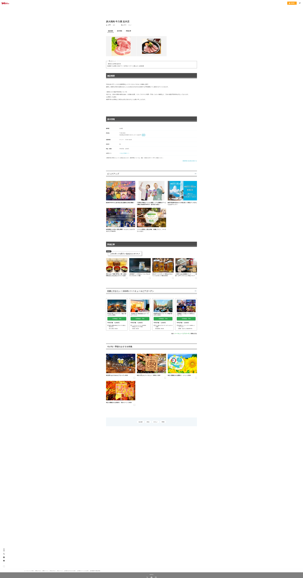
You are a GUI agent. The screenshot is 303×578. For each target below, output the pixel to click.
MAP (143, 135)
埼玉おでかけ (52, 570)
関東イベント (45, 570)
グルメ (155, 422)
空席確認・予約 (116, 318)
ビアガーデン (186, 333)
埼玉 (148, 422)
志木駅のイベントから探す (83, 570)
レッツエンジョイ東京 (29, 570)
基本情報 (111, 119)
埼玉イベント (60, 570)
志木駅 (141, 422)
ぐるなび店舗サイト (124, 153)
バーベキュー (178, 333)
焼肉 (163, 422)
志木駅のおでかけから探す (70, 570)
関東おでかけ (38, 570)
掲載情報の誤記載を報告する (190, 161)
